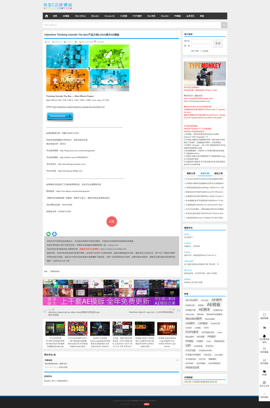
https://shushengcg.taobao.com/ (197, 101)
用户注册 (195, 51)
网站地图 (124, 404)
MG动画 (200, 337)
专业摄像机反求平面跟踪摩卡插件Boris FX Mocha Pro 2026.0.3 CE (206, 200)
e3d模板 (198, 328)
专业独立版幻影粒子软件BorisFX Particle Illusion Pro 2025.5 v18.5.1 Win (206, 213)
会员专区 (190, 16)
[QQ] (54, 234)
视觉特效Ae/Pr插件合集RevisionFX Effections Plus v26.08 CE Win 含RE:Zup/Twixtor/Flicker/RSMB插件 (206, 192)
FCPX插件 (137, 16)
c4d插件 (190, 323)
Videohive (219, 341)
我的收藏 (100, 42)
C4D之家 (187, 382)
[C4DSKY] (58, 4)
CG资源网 (196, 382)
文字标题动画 (191, 359)
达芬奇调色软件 (214, 363)
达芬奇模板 (201, 363)
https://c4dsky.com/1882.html (113, 249)
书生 (48, 42)
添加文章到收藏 (87, 42)
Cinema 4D (215, 323)
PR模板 (177, 16)
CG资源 (123, 16)
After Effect (80, 16)
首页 (46, 16)
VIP (188, 345)
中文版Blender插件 (205, 350)
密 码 (187, 46)
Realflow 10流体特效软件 (194, 131)
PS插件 (200, 341)
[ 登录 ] (53, 381)
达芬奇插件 (189, 363)
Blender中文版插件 (214, 314)
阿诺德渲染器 (192, 367)
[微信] (48, 234)
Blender (95, 16)
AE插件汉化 (190, 305)
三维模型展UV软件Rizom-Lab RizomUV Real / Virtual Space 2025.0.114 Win (206, 205)
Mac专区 (151, 16)
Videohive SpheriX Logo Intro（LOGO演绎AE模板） (152, 312)
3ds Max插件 (192, 300)
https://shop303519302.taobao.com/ (198, 98)
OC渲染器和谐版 (190, 126)
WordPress (152, 401)
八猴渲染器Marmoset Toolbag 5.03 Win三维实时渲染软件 (206, 218)
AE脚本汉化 (217, 310)
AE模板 (66, 16)
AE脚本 (204, 309)
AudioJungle (190, 314)
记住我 (205, 51)
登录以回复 (63, 367)
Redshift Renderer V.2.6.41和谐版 (197, 129)
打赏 (111, 221)
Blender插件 (194, 318)
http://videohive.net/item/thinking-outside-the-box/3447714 (78, 107)
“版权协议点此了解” (61, 261)
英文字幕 (202, 359)
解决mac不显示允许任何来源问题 (197, 107)
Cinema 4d (109, 16)
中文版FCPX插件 (193, 355)
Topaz (209, 341)
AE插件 (217, 300)
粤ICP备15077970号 (136, 404)
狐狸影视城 (204, 382)
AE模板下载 (190, 310)
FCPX (206, 328)
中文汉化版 (190, 350)
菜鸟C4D (213, 382)
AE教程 (201, 305)
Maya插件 (190, 337)
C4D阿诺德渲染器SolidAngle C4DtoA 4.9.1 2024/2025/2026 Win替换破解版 (206, 188)
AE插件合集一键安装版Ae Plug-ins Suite (200, 90)
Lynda (220, 332)
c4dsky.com (113, 245)
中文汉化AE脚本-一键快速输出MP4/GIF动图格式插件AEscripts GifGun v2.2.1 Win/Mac (206, 209)
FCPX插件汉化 (208, 332)
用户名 (187, 41)
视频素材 (212, 359)
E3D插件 (189, 328)
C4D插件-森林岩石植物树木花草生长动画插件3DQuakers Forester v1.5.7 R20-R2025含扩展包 (206, 183)
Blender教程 (210, 319)
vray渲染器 (198, 346)
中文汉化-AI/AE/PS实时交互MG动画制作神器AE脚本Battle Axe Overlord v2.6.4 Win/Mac (206, 179)
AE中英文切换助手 (191, 87)
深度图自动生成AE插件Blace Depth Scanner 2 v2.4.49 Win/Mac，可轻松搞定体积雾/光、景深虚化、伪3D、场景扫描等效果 (206, 196)
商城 (202, 16)
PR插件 (212, 336)
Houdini (165, 16)
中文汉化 (209, 346)
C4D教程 (203, 323)
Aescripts (204, 300)
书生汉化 (207, 355)
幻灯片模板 (218, 355)
